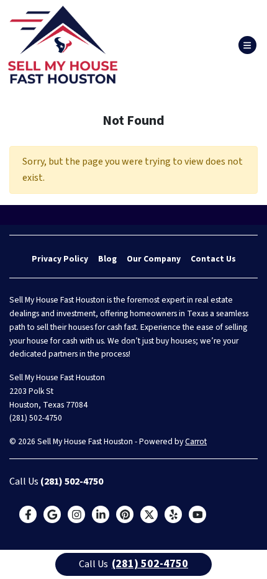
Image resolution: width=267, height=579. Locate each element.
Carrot (196, 441)
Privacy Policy (60, 259)
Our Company (154, 259)
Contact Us (213, 259)
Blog (107, 259)
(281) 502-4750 (35, 418)
